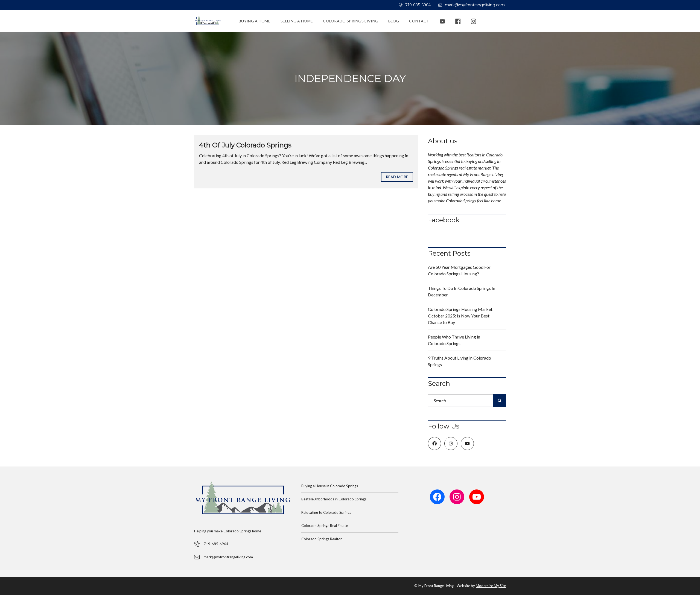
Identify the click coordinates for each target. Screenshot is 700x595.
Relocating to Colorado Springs (326, 512)
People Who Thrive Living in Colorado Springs (454, 340)
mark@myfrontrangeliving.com (474, 4)
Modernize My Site (491, 586)
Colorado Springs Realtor (321, 539)
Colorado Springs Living (350, 21)
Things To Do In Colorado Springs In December (461, 291)
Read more (397, 176)
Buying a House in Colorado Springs (329, 486)
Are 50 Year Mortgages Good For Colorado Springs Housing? (459, 270)
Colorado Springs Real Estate (324, 525)
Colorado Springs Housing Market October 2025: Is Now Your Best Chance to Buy (460, 316)
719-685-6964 (417, 4)
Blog (393, 21)
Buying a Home (254, 21)
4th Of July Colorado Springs (245, 145)
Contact (419, 21)
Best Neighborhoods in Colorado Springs (333, 499)
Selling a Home (297, 21)
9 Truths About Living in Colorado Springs (459, 361)
